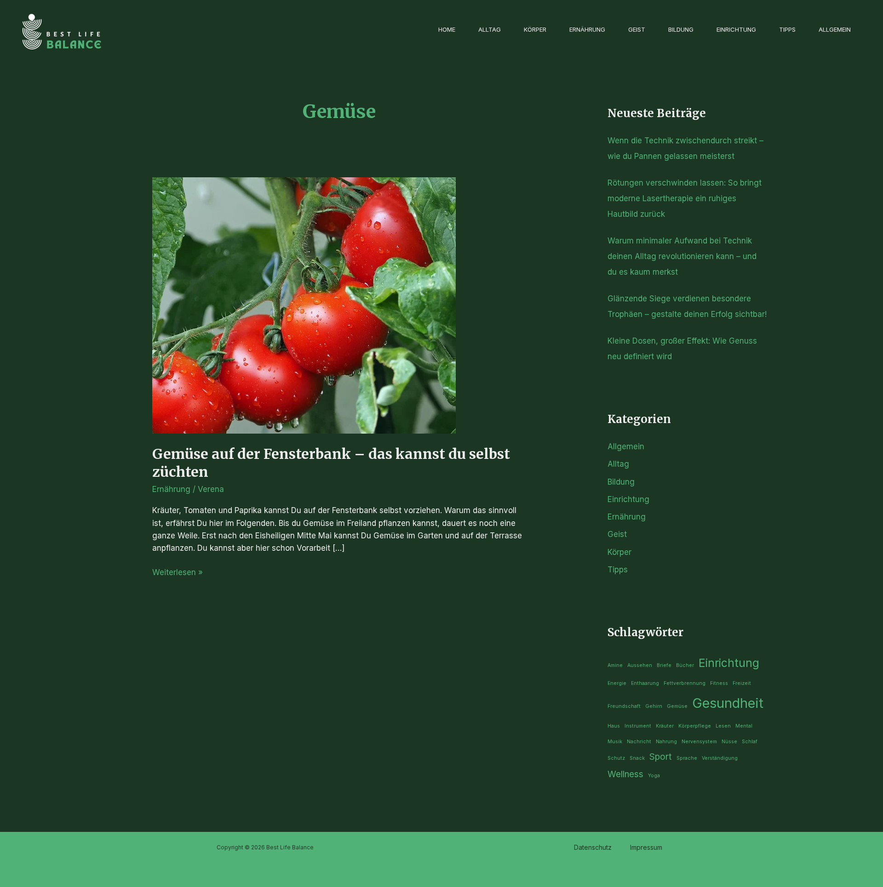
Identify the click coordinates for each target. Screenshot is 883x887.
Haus (614, 726)
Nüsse (729, 742)
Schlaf (749, 742)
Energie (617, 683)
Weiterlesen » (177, 571)
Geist (636, 29)
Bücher (685, 665)
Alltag (489, 29)
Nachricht (639, 742)
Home (446, 29)
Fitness (719, 683)
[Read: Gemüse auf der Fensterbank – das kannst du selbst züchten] (304, 304)
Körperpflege (694, 726)
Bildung (681, 29)
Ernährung (587, 29)
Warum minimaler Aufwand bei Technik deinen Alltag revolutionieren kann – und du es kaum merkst (682, 256)
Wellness (625, 774)
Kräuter (665, 726)
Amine (615, 665)
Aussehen (639, 665)
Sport (660, 756)
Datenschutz (593, 847)
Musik (615, 742)
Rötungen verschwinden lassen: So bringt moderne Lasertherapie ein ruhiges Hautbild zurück (685, 198)
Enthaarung (645, 683)
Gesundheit (727, 703)
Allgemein (835, 29)
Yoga (654, 776)
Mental (743, 726)
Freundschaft (624, 706)
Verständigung (720, 758)
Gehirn (653, 706)
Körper (535, 29)
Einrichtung (736, 29)
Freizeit (742, 683)
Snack (637, 758)
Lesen (723, 726)
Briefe (664, 665)
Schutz (616, 758)
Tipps (787, 29)
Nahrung (666, 742)
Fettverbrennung (684, 683)
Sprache (687, 758)
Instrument (638, 726)
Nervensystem (699, 742)
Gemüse (677, 706)
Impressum (646, 847)
